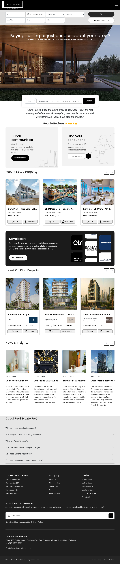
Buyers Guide (87, 479)
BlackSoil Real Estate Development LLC (89, 320)
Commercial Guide (89, 493)
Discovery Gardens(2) (14, 486)
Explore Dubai (20, 158)
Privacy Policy (54, 493)
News (51, 490)
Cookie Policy (109, 560)
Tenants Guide (87, 486)
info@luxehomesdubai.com (19, 548)
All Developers (18, 257)
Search (89, 101)
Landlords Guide (88, 490)
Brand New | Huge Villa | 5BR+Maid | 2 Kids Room (32, 209)
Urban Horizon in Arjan (19, 314)
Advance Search (100, 20)
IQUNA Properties (51, 320)
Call (16, 221)
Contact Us (53, 486)
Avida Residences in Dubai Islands (62, 314)
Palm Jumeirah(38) (13, 479)
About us (52, 479)
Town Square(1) (12, 490)
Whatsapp (32, 221)
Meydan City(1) (11, 493)
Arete (9, 320)
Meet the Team (55, 483)
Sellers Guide (87, 483)
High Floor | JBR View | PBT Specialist (100, 209)
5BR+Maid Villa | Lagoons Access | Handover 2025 (70, 209)
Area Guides (86, 497)
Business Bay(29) (12, 483)
